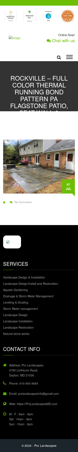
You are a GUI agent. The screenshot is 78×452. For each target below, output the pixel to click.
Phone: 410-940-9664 (23, 383)
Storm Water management (20, 308)
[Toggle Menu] (69, 57)
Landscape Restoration (18, 327)
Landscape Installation (18, 321)
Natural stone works (16, 334)
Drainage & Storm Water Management (28, 296)
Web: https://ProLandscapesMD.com (33, 404)
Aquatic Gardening (15, 290)
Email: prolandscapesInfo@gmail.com (34, 393)
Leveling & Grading (15, 302)
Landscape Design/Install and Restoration (30, 283)
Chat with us (63, 40)
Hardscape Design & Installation (24, 277)
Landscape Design (15, 315)
